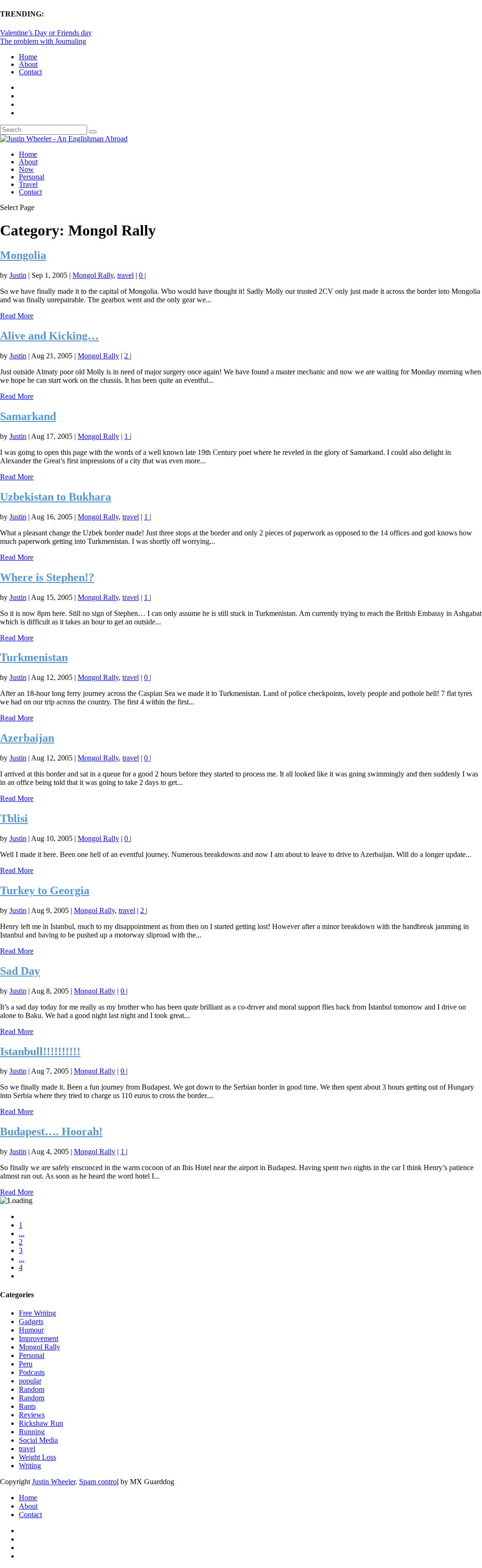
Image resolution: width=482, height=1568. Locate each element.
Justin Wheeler (53, 1482)
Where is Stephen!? (47, 577)
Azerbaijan (27, 738)
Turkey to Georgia (44, 890)
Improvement (38, 1338)
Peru (25, 1364)
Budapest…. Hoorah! (51, 1131)
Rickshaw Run (41, 1423)
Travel (28, 184)
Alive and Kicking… (49, 336)
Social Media (38, 1440)
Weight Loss (37, 1457)
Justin (17, 275)
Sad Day (20, 971)
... (21, 1233)
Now (26, 169)
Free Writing (37, 1313)
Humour (31, 1330)
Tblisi (14, 818)
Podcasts (32, 1372)
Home (28, 57)
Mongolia (23, 255)
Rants (27, 1406)
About (28, 64)
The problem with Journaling (43, 41)
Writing (30, 1466)
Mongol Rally (92, 275)
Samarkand (28, 416)
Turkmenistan (34, 657)
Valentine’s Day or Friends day (46, 33)
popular (30, 1381)
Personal (31, 177)
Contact (30, 72)
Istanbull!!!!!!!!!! (40, 1051)
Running (32, 1432)
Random (31, 1389)
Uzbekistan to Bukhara (55, 497)
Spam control (99, 1482)
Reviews (32, 1415)
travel (125, 275)
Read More (16, 316)
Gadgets (31, 1321)
